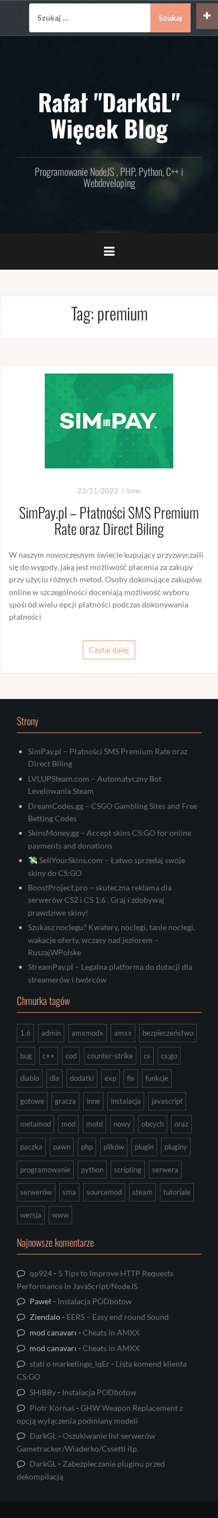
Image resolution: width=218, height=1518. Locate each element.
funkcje (156, 1078)
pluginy (175, 1146)
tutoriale (177, 1191)
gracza (65, 1100)
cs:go (169, 1055)
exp (110, 1078)
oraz (181, 1123)
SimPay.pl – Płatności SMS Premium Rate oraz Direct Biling (109, 520)
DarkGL (43, 1435)
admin (51, 1032)
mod (68, 1123)
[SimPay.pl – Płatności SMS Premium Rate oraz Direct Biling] (109, 419)
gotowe (32, 1100)
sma (69, 1191)
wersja (30, 1214)
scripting (127, 1169)
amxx (123, 1032)
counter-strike (110, 1055)
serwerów (36, 1191)
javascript (167, 1100)
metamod (35, 1123)
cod (71, 1055)
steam (142, 1191)
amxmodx (87, 1032)
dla (54, 1078)
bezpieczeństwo (168, 1032)
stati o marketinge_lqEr (70, 1363)
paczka (31, 1146)
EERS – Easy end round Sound (118, 1316)
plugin (144, 1146)
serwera (165, 1169)
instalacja (126, 1100)
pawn (61, 1146)
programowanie (45, 1169)
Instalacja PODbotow (95, 1301)
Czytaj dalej (109, 649)
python (92, 1169)
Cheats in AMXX (111, 1332)
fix (131, 1078)
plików (113, 1146)
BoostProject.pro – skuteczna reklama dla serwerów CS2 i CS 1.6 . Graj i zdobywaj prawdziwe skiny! (100, 900)
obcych (152, 1123)
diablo (29, 1078)
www (60, 1214)
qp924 (41, 1273)
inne (93, 1100)
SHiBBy (43, 1392)
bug (26, 1055)
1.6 (25, 1032)
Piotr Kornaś (52, 1407)
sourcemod (104, 1191)
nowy (122, 1123)
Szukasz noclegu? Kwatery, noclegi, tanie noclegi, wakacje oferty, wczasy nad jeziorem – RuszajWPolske (111, 939)
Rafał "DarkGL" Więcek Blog (109, 114)
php (87, 1146)
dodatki (82, 1078)
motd (94, 1123)
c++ (48, 1055)
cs (147, 1055)
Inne (134, 490)
